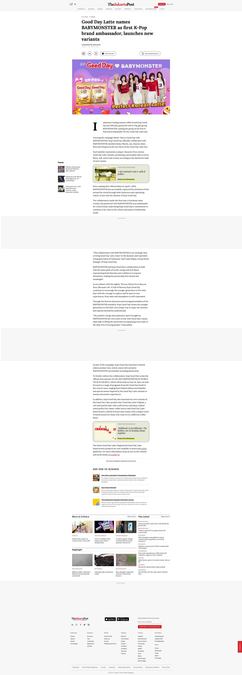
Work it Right (142, 661)
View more (132, 516)
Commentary (125, 639)
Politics (72, 636)
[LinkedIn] (72, 625)
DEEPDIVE (127, 9)
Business (91, 9)
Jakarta (72, 639)
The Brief (123, 646)
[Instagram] (76, 625)
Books (140, 656)
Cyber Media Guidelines (90, 667)
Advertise (112, 667)
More (156, 644)
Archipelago (74, 643)
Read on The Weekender (126, 179)
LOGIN (171, 4)
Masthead (75, 667)
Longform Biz (159, 639)
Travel (156, 653)
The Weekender (151, 9)
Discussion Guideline (152, 667)
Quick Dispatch (159, 636)
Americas (107, 639)
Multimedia (158, 650)
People (140, 646)
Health (140, 648)
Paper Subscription (124, 667)
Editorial (123, 636)
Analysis (123, 643)
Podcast (123, 653)
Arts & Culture (142, 641)
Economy (90, 636)
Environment (142, 658)
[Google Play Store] (123, 619)
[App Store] (110, 619)
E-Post (162, 9)
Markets (89, 646)
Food (93, 17)
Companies (90, 641)
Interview (124, 651)
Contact (103, 667)
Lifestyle (140, 636)
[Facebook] (80, 625)
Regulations (90, 643)
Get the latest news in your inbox (148, 618)
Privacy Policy (137, 667)
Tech (88, 639)
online (144, 448)
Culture (85, 17)
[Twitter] (85, 625)
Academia (124, 648)
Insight (123, 641)
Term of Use (166, 667)
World (100, 9)
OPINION (109, 9)
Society (72, 641)
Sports (157, 655)
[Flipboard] (89, 625)
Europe (106, 641)
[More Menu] (71, 4)
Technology (141, 643)
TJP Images (158, 658)
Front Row (138, 9)
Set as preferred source (152, 53)
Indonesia (81, 9)
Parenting (141, 651)
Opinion (123, 633)
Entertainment (142, 639)
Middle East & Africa (110, 643)
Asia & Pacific (108, 636)
